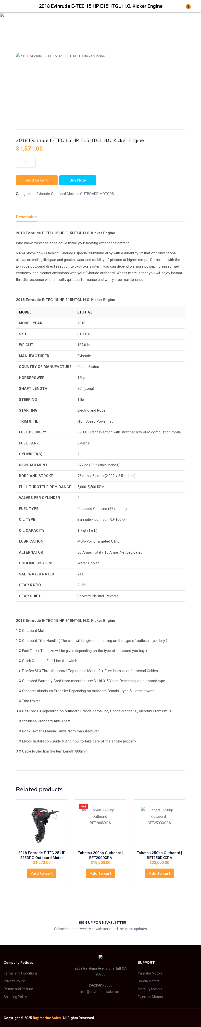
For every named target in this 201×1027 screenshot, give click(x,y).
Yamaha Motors (150, 973)
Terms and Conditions (21, 973)
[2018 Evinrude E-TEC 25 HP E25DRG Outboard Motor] (42, 825)
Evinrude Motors (150, 997)
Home (21, 29)
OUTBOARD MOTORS (46, 29)
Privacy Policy (14, 981)
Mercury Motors (150, 989)
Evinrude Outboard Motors (88, 29)
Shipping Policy (15, 997)
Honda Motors (149, 981)
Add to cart (37, 180)
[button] (41, 873)
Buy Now (77, 180)
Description (26, 217)
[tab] (32, 217)
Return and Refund (18, 989)
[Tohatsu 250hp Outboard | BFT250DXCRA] (159, 825)
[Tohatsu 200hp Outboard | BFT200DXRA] (100, 825)
